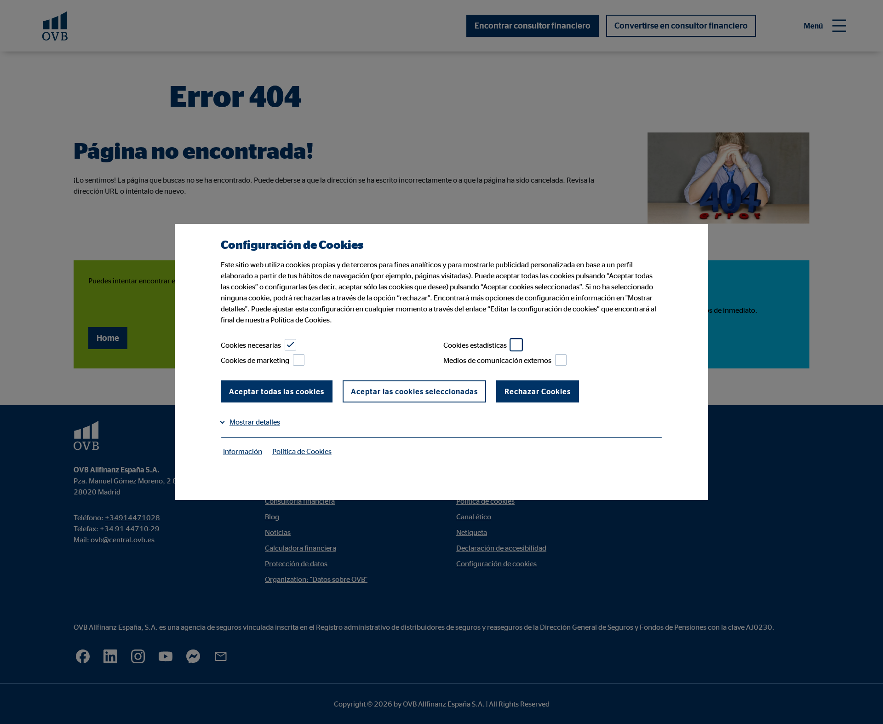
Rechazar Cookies (538, 391)
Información (242, 451)
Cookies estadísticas (475, 345)
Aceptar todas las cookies (276, 391)
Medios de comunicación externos (497, 360)
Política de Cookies (302, 451)
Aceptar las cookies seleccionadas (414, 391)
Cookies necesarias (251, 345)
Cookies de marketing (255, 360)
